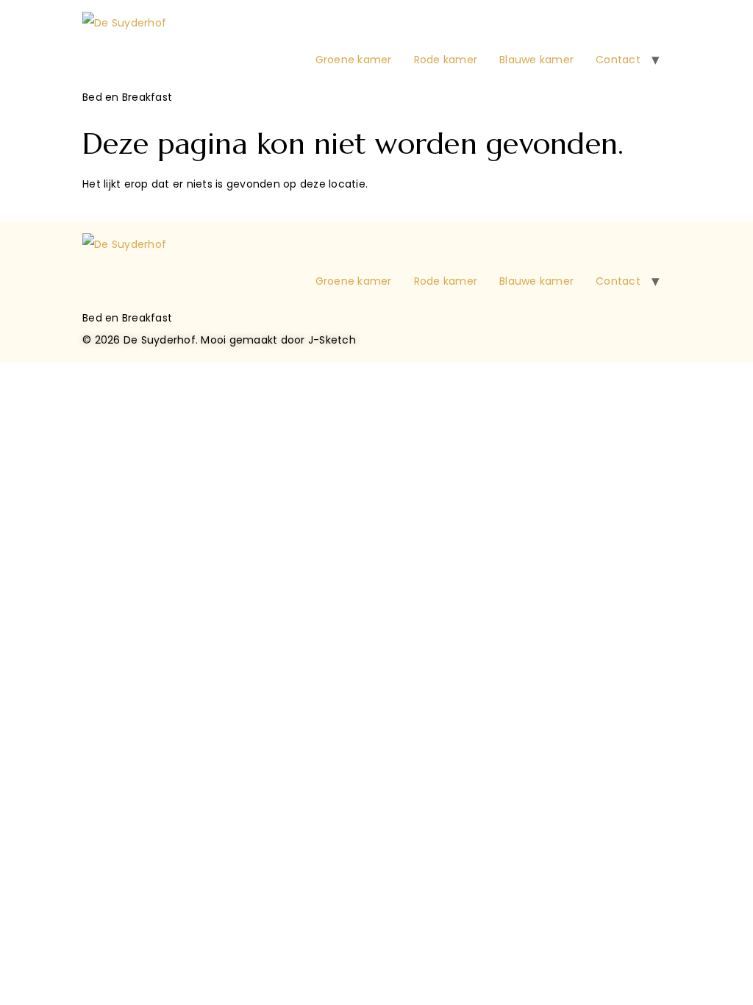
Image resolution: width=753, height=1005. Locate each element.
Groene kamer (353, 59)
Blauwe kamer (536, 59)
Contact (618, 59)
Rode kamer (446, 59)
